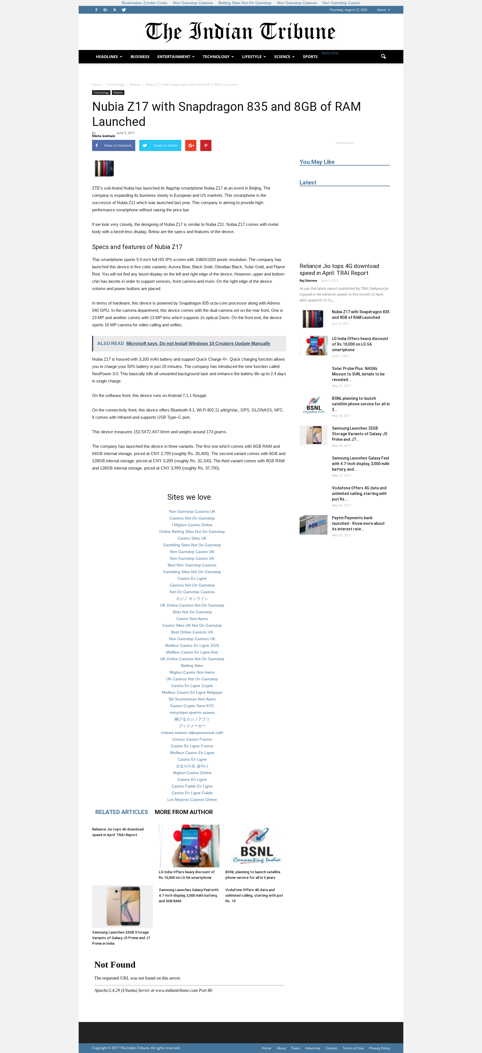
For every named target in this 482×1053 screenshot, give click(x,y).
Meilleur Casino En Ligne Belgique (192, 692)
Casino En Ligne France (192, 746)
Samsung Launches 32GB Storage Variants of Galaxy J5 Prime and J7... (359, 434)
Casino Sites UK (192, 538)
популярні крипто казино (192, 712)
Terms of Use (353, 1048)
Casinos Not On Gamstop (192, 518)
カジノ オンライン (192, 598)
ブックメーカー (192, 726)
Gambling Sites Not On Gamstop (192, 545)
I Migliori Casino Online (192, 525)
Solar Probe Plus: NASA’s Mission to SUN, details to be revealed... (358, 374)
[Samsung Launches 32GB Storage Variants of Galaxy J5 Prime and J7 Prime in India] (122, 906)
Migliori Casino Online (192, 772)
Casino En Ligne (192, 578)
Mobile (118, 92)
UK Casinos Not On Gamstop (192, 679)
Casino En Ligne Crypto (192, 685)
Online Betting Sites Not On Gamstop (192, 531)
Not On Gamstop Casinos (192, 592)
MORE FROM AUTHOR (184, 812)
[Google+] (105, 9)
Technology (216, 56)
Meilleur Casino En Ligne (192, 752)
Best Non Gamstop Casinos (192, 565)
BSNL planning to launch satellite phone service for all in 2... (361, 404)
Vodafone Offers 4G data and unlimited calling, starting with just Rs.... (359, 493)
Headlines (107, 56)
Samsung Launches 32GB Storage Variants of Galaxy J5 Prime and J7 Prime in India (121, 938)
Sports (310, 56)
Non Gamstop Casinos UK (192, 511)
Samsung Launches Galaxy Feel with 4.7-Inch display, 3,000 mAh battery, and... (360, 464)
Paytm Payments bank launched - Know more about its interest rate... (358, 523)
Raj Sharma (308, 280)
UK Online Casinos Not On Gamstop (192, 605)
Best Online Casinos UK (192, 632)
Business (140, 56)
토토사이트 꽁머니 (192, 766)
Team (295, 1048)
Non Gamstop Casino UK (192, 551)
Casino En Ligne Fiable (192, 793)
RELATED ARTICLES (121, 812)
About (381, 10)
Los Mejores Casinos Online (192, 799)
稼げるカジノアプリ (192, 719)
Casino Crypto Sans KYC (192, 705)
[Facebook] (96, 9)
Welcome (330, 53)
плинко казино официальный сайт (192, 732)
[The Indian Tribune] (241, 32)
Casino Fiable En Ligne (192, 786)
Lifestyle (252, 56)
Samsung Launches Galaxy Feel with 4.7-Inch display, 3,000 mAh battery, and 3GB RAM (188, 895)
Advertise (312, 1048)
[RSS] (114, 9)
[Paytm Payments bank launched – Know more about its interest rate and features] (313, 525)
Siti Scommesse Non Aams (192, 699)
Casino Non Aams (192, 618)
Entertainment (173, 56)
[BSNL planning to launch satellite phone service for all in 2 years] (255, 846)
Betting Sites (192, 665)
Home (97, 84)
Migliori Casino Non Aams (192, 672)
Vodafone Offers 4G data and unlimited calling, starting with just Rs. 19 (254, 895)
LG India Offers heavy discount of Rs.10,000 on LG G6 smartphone (360, 344)
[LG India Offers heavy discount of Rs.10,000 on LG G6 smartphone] (189, 846)
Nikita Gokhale (103, 136)
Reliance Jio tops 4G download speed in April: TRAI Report (339, 269)
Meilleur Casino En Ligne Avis (192, 652)
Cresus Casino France (192, 739)
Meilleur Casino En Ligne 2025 (192, 645)
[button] (383, 56)
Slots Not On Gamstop (192, 612)
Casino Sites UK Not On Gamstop (192, 625)
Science (282, 56)
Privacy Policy (379, 1048)
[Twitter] (124, 9)
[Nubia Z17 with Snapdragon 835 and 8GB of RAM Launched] (313, 319)
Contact (332, 1048)
